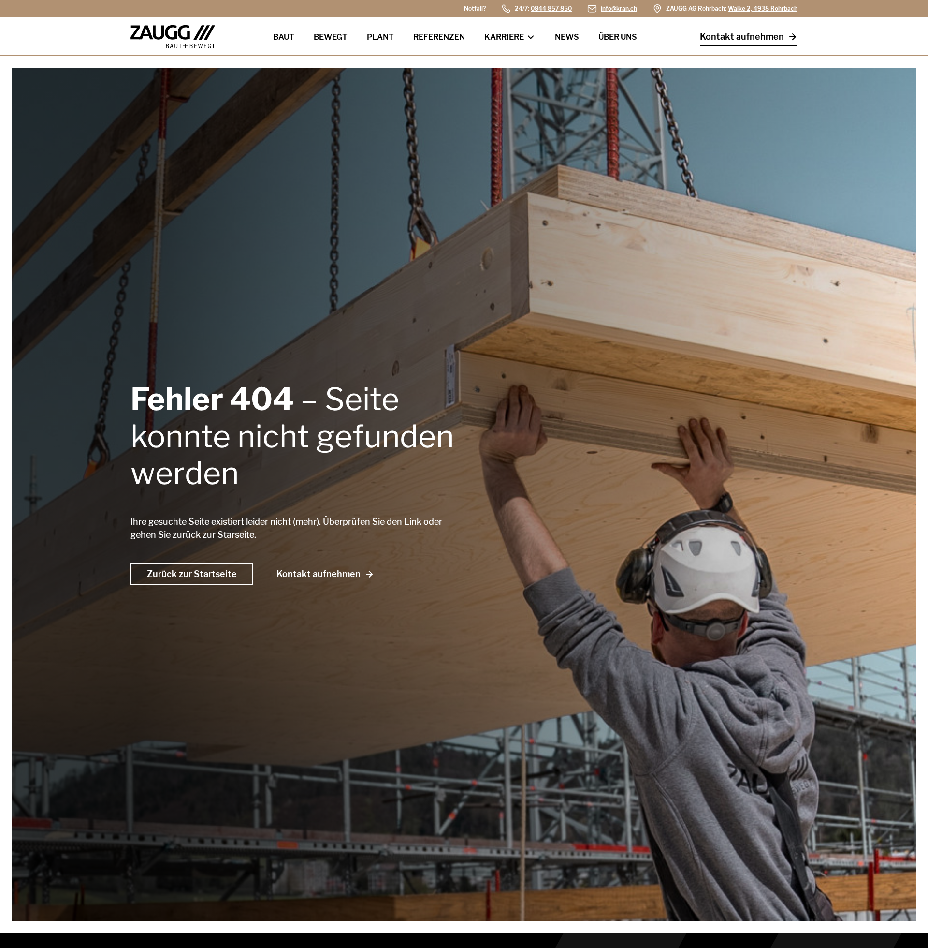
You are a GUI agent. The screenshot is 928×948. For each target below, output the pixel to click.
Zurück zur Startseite (192, 574)
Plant (380, 37)
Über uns (617, 37)
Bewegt (331, 37)
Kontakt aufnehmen (742, 36)
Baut (283, 37)
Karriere (504, 37)
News (567, 37)
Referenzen (439, 37)
